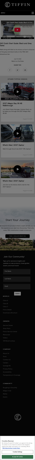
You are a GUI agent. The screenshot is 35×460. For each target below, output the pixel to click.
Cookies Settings (17, 452)
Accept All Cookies (17, 456)
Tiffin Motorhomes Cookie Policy (11, 448)
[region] (17, 448)
